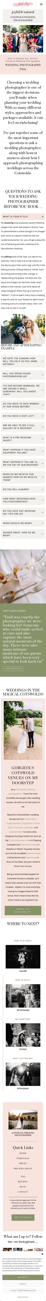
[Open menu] (41, 4)
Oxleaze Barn (30, 818)
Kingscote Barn (13, 823)
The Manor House (29, 844)
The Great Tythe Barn (24, 827)
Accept (23, 1277)
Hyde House (31, 857)
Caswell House (34, 853)
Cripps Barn (27, 823)
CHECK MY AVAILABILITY (23, 910)
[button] (42, 1254)
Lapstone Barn (16, 831)
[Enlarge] (39, 704)
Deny (23, 1284)
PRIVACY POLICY (23, 1297)
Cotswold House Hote (18, 840)
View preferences (23, 1291)
